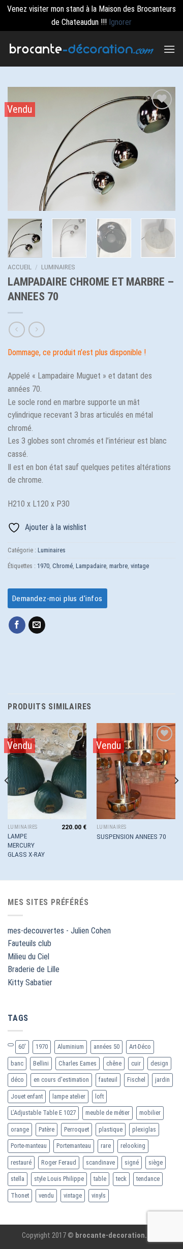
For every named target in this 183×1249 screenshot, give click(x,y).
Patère (46, 1129)
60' (22, 1046)
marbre (118, 566)
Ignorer (120, 22)
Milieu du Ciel (28, 956)
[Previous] (24, 149)
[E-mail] (36, 625)
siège (155, 1162)
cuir (136, 1063)
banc (17, 1063)
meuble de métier (107, 1112)
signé (132, 1162)
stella (17, 1178)
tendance (148, 1178)
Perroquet (76, 1129)
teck (121, 1178)
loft (99, 1096)
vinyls (99, 1195)
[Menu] (169, 49)
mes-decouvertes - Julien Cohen (59, 930)
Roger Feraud (58, 1162)
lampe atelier (68, 1096)
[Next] (159, 149)
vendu (46, 1195)
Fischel (136, 1079)
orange (20, 1129)
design (159, 1063)
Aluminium (70, 1046)
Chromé (62, 566)
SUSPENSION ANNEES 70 (131, 836)
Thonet (20, 1195)
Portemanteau (73, 1145)
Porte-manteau (29, 1145)
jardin (162, 1079)
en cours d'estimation (61, 1079)
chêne (113, 1063)
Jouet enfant (27, 1096)
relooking (132, 1145)
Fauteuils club (29, 943)
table (100, 1178)
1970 (43, 566)
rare (106, 1145)
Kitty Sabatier (30, 982)
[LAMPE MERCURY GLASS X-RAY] (47, 771)
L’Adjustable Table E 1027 (43, 1112)
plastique (111, 1129)
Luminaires (58, 267)
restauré (21, 1162)
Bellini (41, 1063)
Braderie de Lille (33, 969)
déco (17, 1079)
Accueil (20, 267)
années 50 (106, 1046)
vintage (140, 566)
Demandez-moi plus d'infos (57, 598)
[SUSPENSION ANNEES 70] (136, 771)
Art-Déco (140, 1046)
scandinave (100, 1162)
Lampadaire (91, 566)
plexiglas (144, 1129)
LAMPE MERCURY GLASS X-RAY (26, 845)
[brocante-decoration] (82, 48)
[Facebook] (17, 625)
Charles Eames (77, 1063)
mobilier (150, 1112)
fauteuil (108, 1079)
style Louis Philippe (59, 1178)
